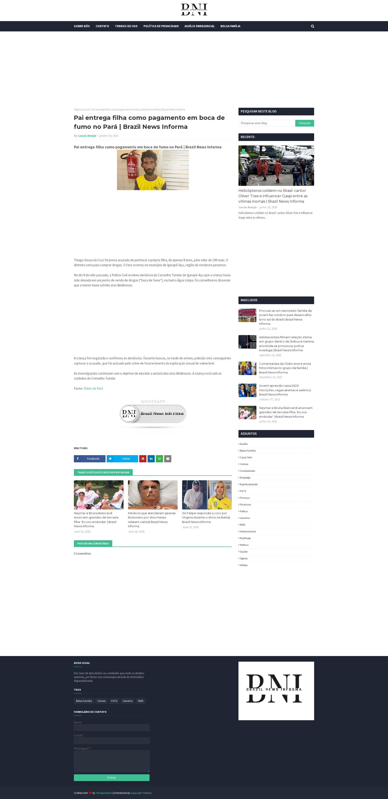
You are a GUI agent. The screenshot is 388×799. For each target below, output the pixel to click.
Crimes (244, 464)
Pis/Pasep (245, 538)
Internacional (248, 531)
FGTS (243, 491)
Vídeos (243, 565)
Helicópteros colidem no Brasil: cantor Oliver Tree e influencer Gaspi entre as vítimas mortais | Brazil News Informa (272, 196)
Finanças (245, 504)
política (244, 545)
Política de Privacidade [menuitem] (161, 26)
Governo (245, 518)
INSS (242, 524)
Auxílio (244, 444)
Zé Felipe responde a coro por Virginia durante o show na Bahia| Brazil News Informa (206, 517)
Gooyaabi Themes (141, 793)
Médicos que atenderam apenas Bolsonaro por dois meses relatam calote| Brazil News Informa (152, 519)
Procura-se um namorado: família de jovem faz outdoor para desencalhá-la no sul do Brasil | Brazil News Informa (285, 317)
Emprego (245, 477)
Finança (245, 497)
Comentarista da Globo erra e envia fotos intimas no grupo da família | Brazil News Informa (285, 368)
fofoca (244, 511)
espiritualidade (249, 484)
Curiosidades (247, 470)
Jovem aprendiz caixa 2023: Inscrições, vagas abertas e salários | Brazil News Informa (285, 390)
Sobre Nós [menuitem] (82, 26)
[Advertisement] (194, 69)
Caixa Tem (246, 457)
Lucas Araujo (87, 136)
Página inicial (81, 109)
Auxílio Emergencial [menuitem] (200, 26)
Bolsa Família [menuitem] (230, 26)
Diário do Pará (93, 388)
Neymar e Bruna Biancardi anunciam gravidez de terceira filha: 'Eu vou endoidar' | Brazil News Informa (96, 519)
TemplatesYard (104, 793)
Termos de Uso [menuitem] (126, 26)
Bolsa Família (248, 450)
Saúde (243, 551)
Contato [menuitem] (102, 26)
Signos (243, 558)
